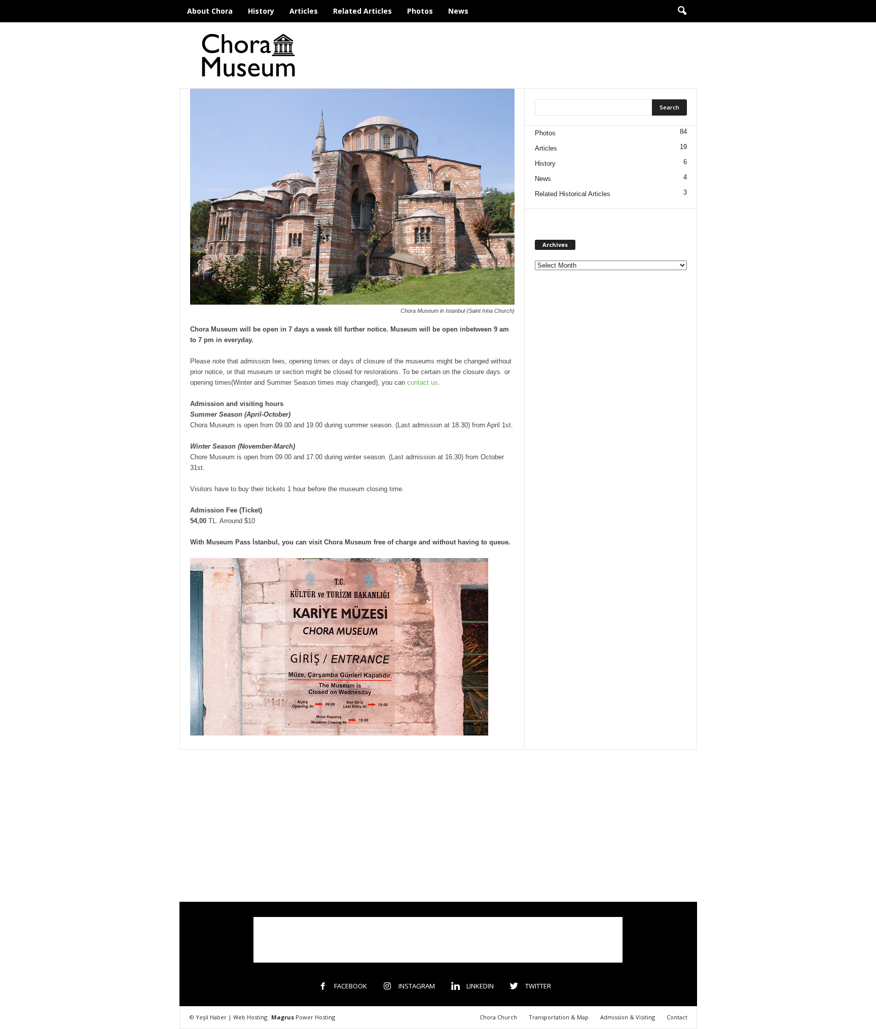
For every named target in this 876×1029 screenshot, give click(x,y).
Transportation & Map (559, 1017)
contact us (422, 382)
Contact (677, 1017)
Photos (420, 11)
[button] (682, 11)
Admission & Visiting (627, 1017)
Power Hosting (303, 1017)
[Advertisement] (512, 55)
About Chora (210, 11)
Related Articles (362, 11)
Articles (303, 11)
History (261, 11)
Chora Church (498, 1017)
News (458, 11)
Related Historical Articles (572, 194)
